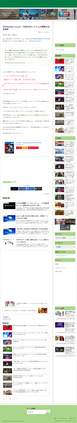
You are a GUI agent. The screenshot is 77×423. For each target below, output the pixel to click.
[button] (38, 188)
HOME (57, 264)
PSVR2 (14, 182)
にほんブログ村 (7, 319)
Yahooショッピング (33, 147)
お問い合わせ (58, 271)
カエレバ (22, 144)
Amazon (25, 147)
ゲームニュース (7, 182)
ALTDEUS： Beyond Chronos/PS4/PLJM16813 (28, 142)
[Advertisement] (14, 169)
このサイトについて (60, 267)
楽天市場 (19, 147)
